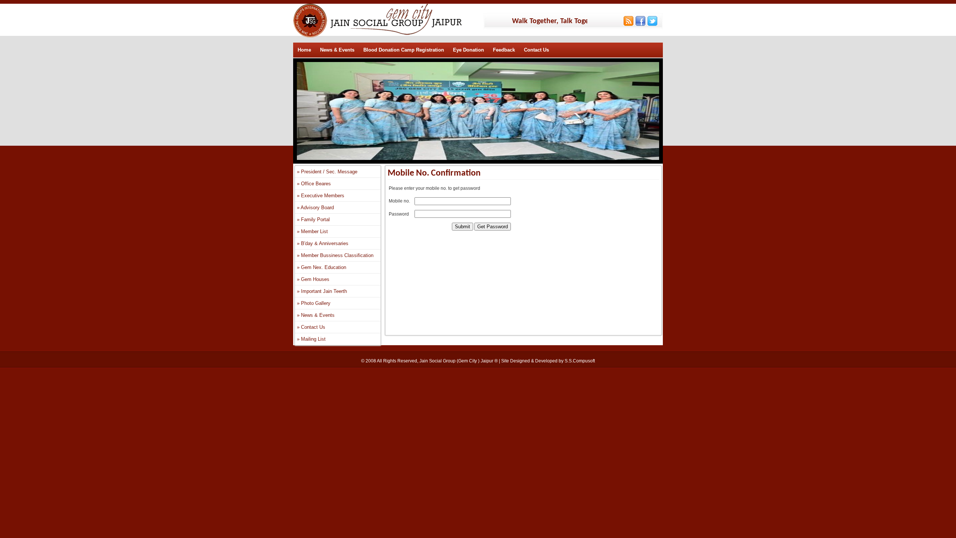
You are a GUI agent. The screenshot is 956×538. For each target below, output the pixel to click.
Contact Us (536, 50)
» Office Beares (314, 183)
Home (304, 50)
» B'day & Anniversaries (322, 243)
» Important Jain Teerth (322, 291)
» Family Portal (313, 219)
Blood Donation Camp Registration (403, 50)
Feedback (504, 50)
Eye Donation (468, 50)
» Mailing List (311, 339)
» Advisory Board (315, 207)
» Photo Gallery (313, 303)
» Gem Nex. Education (321, 267)
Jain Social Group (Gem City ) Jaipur (456, 361)
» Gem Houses (313, 279)
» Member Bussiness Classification (335, 255)
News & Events (337, 50)
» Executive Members (320, 195)
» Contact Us (311, 327)
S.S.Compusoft (580, 361)
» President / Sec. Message (327, 171)
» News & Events (316, 315)
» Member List (312, 231)
